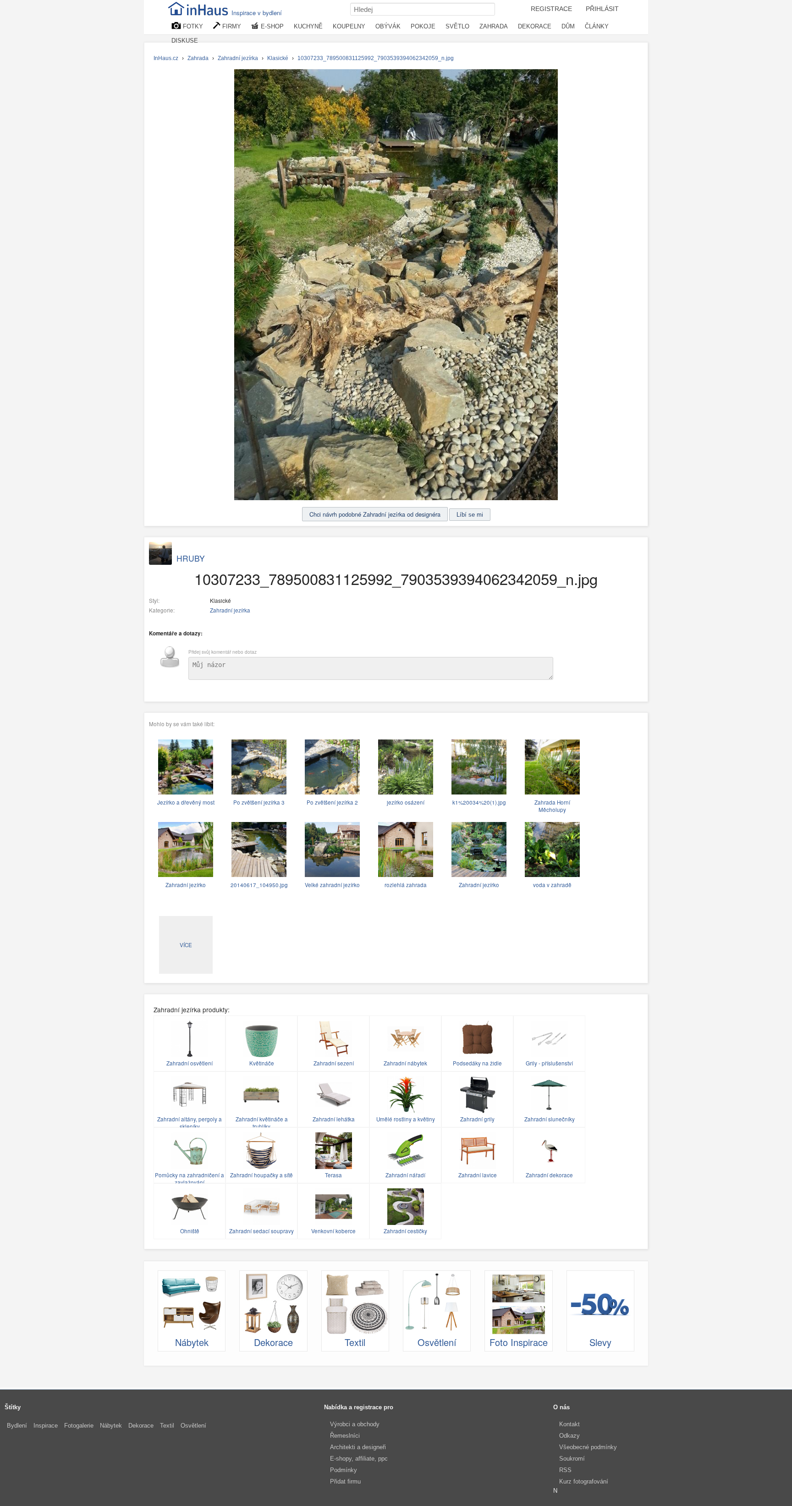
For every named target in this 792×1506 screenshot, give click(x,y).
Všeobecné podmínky (588, 1447)
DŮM (568, 26)
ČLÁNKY (597, 26)
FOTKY (192, 26)
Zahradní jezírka (230, 610)
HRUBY (190, 558)
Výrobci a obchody (355, 1424)
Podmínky (343, 1470)
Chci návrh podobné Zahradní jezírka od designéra (374, 514)
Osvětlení (193, 1425)
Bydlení (17, 1425)
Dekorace (141, 1425)
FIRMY (230, 26)
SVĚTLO (457, 26)
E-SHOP (271, 26)
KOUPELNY (349, 26)
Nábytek (111, 1425)
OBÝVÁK (388, 26)
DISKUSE (184, 40)
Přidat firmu (345, 1481)
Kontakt (569, 1424)
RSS (565, 1470)
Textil (167, 1425)
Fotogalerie (79, 1425)
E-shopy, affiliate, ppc (359, 1458)
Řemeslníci (345, 1435)
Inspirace (45, 1425)
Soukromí (572, 1458)
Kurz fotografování (583, 1481)
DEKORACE (534, 26)
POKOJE (423, 26)
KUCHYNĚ (308, 26)
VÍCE (186, 945)
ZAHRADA (493, 26)
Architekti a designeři (358, 1447)
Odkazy (569, 1435)
